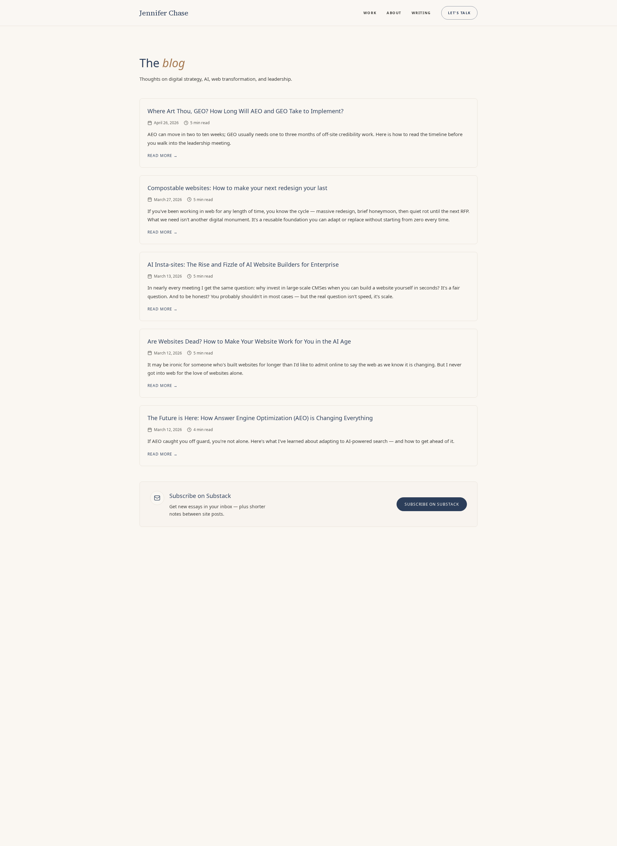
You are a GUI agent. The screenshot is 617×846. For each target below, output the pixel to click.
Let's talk (459, 12)
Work (369, 12)
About (394, 12)
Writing (421, 12)
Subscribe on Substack (432, 504)
